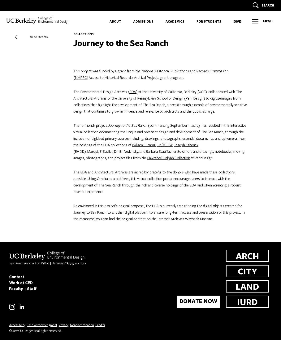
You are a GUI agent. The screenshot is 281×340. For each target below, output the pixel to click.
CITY (247, 271)
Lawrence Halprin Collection (168, 157)
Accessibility (17, 325)
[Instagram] (12, 309)
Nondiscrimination (82, 325)
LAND (247, 286)
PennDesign (195, 98)
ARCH (247, 256)
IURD (247, 302)
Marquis (93, 151)
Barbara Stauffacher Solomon (168, 151)
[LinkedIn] (22, 309)
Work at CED (21, 282)
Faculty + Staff (23, 288)
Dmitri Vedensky (126, 151)
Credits (100, 325)
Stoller (108, 151)
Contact (16, 276)
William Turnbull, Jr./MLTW (152, 144)
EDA (132, 91)
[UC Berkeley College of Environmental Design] (38, 20)
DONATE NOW (198, 301)
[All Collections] (16, 37)
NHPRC (81, 77)
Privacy (63, 325)
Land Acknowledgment (42, 325)
